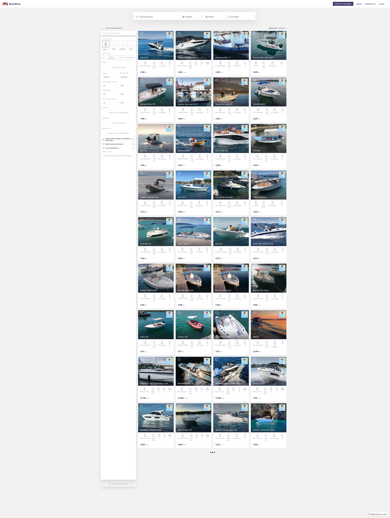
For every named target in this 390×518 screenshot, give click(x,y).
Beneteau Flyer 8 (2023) (188, 57)
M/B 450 (257, 150)
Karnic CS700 (259, 383)
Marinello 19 (145, 244)
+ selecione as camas (118, 67)
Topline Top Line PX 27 (188, 104)
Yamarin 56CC (259, 104)
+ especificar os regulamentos (118, 133)
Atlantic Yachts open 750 (226, 430)
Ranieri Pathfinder (148, 290)
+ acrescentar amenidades (118, 113)
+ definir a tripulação (118, 123)
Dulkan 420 (183, 337)
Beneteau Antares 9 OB (150, 430)
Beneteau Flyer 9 (185, 383)
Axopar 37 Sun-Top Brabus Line (154, 383)
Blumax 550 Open (186, 290)
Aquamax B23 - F (223, 57)
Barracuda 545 (221, 150)
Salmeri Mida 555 (147, 104)
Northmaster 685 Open (263, 57)
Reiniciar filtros (120, 484)
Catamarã (122, 49)
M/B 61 (256, 337)
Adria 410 (144, 337)
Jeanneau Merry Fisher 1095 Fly (229, 383)
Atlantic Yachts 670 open (264, 430)
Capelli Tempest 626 (149, 197)
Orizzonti (144, 57)
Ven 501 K (182, 197)
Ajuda (359, 4)
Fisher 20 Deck (259, 197)
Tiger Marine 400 (223, 337)
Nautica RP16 (184, 150)
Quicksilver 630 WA (224, 197)
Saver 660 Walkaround (263, 244)
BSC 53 (143, 150)
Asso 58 (218, 244)
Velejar (114, 49)
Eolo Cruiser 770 (185, 430)
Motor (104, 49)
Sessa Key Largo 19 (223, 104)
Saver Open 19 (184, 244)
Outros (131, 49)
